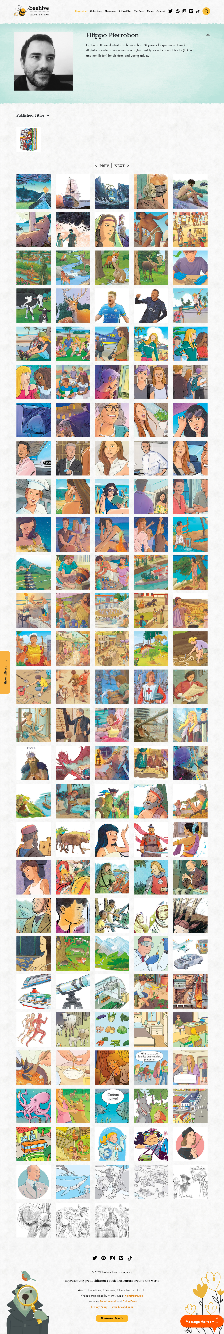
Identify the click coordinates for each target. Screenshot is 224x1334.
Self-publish (125, 11)
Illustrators (81, 11)
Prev (104, 165)
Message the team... (202, 1322)
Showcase (110, 11)
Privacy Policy (99, 1307)
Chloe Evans (130, 1301)
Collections (96, 11)
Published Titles (30, 115)
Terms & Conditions (121, 1307)
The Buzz (139, 11)
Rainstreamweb (134, 1295)
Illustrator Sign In (112, 1318)
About (150, 11)
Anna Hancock (108, 1301)
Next (119, 165)
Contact (160, 11)
